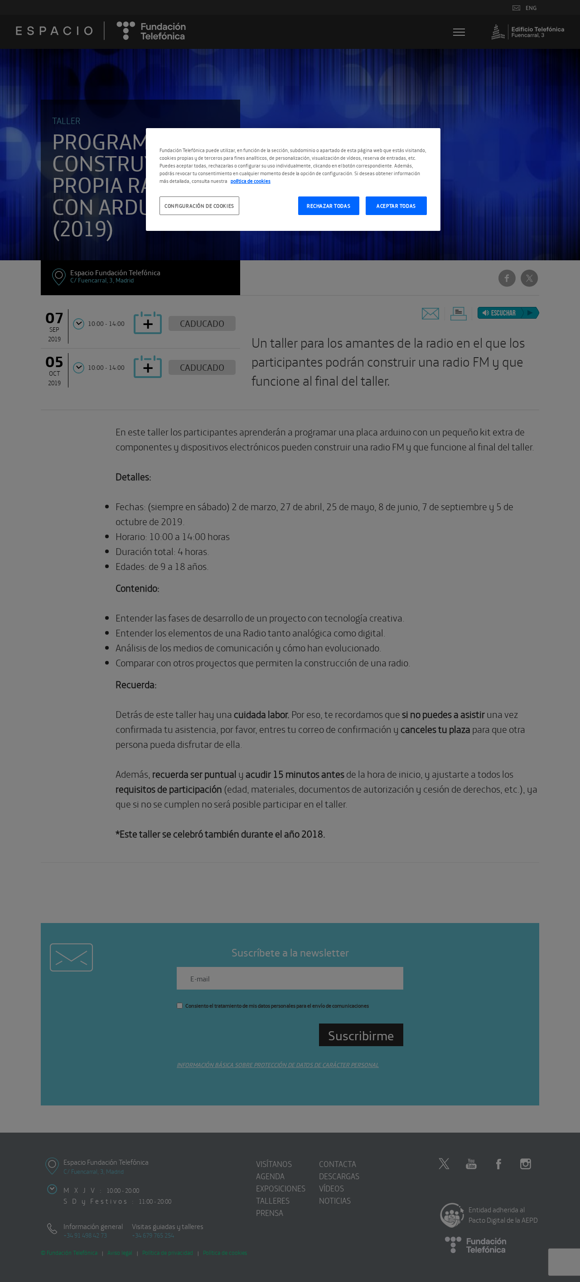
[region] (293, 179)
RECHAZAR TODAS (328, 205)
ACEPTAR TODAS (396, 205)
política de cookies (251, 181)
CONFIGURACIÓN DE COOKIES (199, 205)
